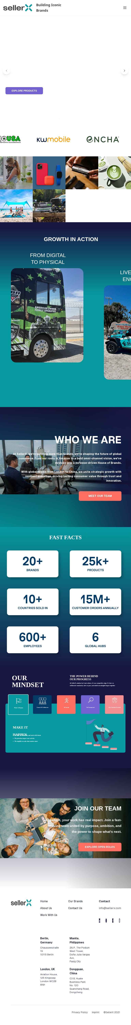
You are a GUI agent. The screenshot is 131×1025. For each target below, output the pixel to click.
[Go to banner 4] (68, 118)
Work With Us (48, 915)
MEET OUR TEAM (100, 496)
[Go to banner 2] (59, 118)
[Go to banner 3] (63, 118)
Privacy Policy (80, 1012)
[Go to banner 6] (76, 118)
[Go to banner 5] (72, 118)
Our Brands (75, 901)
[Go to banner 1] (55, 118)
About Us (46, 908)
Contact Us (75, 908)
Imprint (95, 1012)
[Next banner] (124, 70)
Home (44, 901)
